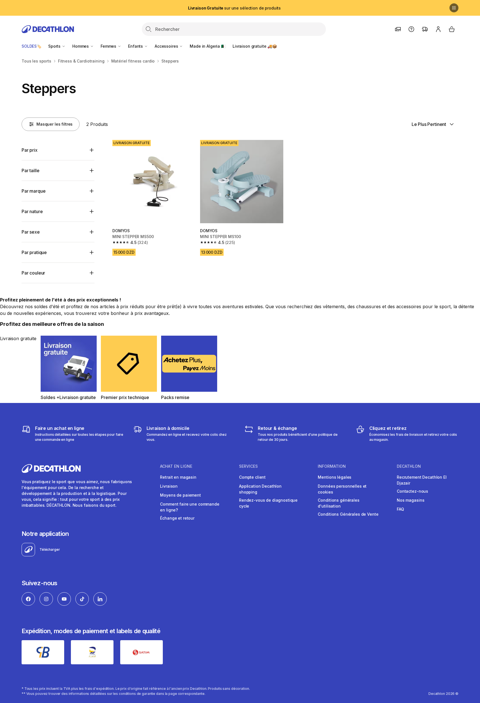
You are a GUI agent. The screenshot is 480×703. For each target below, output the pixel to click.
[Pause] (453, 7)
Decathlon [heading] (409, 466)
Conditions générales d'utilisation (338, 503)
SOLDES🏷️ (31, 46)
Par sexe (31, 232)
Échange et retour (177, 518)
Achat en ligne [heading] (176, 466)
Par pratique (34, 252)
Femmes (109, 46)
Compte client (252, 477)
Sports (55, 46)
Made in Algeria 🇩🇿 (208, 46)
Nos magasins (410, 500)
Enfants (136, 46)
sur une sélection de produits (234, 8)
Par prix (30, 150)
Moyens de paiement (180, 495)
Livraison (169, 486)
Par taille (30, 170)
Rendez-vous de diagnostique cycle (268, 503)
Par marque (33, 191)
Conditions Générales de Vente (348, 514)
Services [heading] (248, 466)
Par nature (32, 211)
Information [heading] (332, 466)
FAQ (400, 509)
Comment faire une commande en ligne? (189, 507)
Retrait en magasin (178, 477)
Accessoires (167, 46)
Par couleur (33, 273)
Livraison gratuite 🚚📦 (255, 46)
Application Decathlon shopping (260, 489)
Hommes (81, 46)
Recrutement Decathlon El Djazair (422, 480)
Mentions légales (334, 477)
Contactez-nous (412, 491)
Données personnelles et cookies (342, 489)
